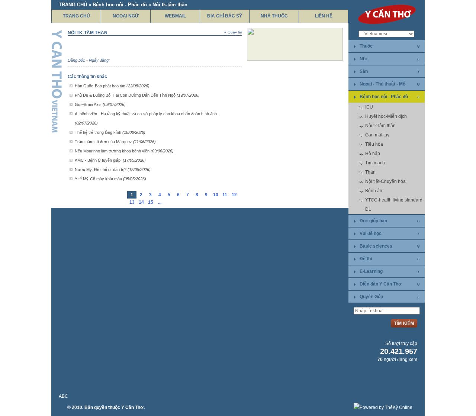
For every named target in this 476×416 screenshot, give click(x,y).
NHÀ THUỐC (274, 16)
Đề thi (366, 258)
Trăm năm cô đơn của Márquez (115, 141)
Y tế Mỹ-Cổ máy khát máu (110, 179)
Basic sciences (376, 246)
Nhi (363, 58)
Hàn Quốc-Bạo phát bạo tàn (112, 86)
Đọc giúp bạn (373, 220)
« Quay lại (233, 32)
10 (215, 194)
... (160, 202)
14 (141, 202)
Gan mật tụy (377, 135)
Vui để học (371, 233)
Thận (370, 172)
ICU (369, 107)
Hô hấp (372, 153)
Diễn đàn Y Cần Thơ (381, 284)
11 (224, 194)
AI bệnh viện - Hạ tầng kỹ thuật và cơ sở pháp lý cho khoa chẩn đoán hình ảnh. (146, 118)
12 (234, 194)
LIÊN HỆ (323, 16)
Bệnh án (373, 190)
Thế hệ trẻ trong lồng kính (110, 132)
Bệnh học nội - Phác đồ (384, 96)
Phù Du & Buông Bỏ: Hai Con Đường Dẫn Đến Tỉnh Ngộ (137, 95)
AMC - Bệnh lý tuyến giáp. (110, 160)
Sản (364, 71)
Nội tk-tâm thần (380, 125)
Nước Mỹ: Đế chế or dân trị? (113, 169)
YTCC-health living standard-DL (394, 204)
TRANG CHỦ (76, 16)
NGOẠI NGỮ (126, 16)
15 (150, 202)
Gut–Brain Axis (100, 104)
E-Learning (371, 271)
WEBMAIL (175, 16)
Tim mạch (375, 162)
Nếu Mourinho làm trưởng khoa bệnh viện (124, 151)
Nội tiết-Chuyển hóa (385, 181)
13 (132, 202)
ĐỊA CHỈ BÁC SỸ (224, 16)
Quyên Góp (371, 296)
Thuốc (366, 46)
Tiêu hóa (374, 144)
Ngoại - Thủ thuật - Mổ (382, 84)
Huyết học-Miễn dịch (386, 116)
